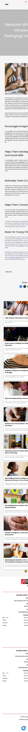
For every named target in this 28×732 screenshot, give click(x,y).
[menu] (25, 1)
